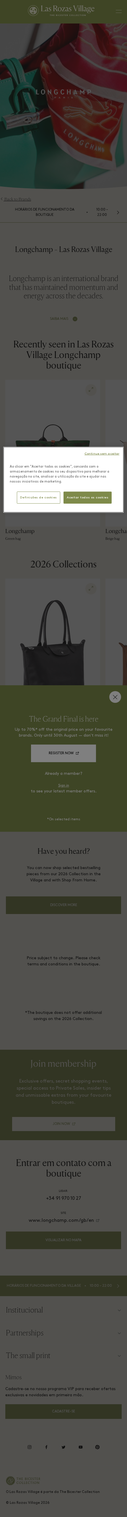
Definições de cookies (38, 497)
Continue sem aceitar (101, 453)
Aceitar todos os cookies (87, 497)
